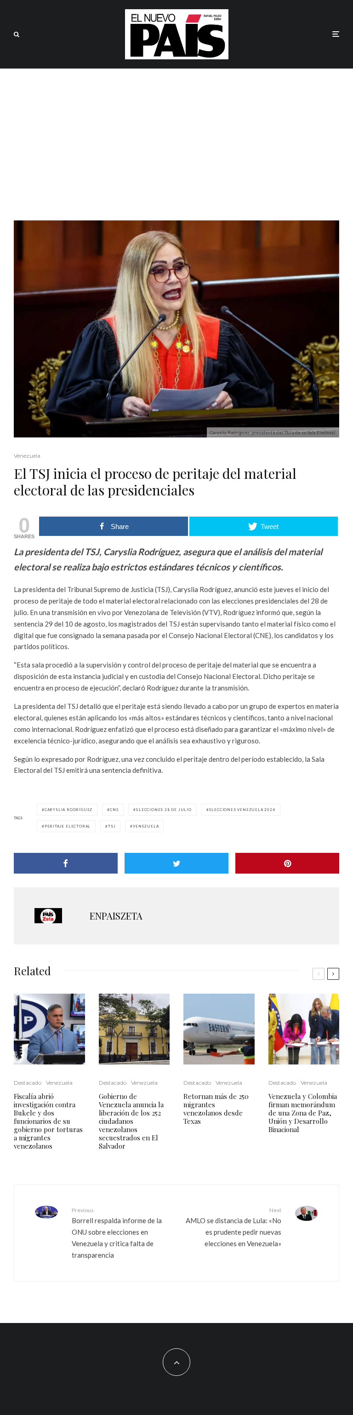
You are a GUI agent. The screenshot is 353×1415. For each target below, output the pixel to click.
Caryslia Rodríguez (68, 809)
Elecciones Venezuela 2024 (242, 809)
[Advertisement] (176, 137)
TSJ (111, 826)
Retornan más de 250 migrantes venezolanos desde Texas (216, 1108)
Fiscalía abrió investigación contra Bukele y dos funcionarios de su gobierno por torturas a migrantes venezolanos (48, 1121)
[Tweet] (176, 863)
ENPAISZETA (116, 915)
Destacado (27, 1082)
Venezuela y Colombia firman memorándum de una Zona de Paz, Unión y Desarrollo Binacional (302, 1112)
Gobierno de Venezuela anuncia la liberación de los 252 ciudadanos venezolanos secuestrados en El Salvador (131, 1121)
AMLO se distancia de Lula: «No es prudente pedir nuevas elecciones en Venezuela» (233, 1227)
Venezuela (27, 455)
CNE (114, 809)
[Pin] (287, 863)
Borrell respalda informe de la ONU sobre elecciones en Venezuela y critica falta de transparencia (117, 1233)
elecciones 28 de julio (164, 809)
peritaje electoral (68, 826)
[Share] (66, 863)
